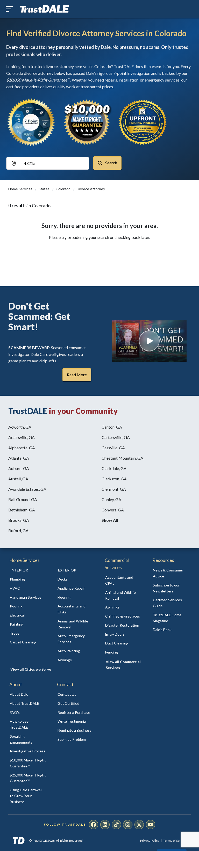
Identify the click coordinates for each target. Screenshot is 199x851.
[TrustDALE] (44, 9)
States (44, 189)
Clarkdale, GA (114, 468)
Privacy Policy (149, 840)
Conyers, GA (113, 509)
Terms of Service (175, 840)
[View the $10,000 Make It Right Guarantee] (87, 122)
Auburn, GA (18, 468)
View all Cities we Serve (30, 669)
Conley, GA (111, 499)
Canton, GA (112, 426)
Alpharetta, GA (21, 447)
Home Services (20, 189)
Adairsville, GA (21, 437)
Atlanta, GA (18, 458)
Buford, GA (18, 530)
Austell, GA (18, 478)
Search (110, 162)
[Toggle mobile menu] (9, 9)
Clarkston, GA (114, 478)
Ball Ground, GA (22, 499)
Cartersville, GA (116, 437)
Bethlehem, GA (21, 509)
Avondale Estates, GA (27, 489)
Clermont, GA (114, 489)
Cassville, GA (113, 447)
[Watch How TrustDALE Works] (149, 341)
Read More (77, 374)
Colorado (63, 189)
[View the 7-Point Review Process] (31, 122)
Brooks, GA (18, 520)
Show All (110, 520)
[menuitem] (28, 579)
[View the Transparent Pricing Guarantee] (143, 122)
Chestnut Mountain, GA (122, 458)
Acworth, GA (19, 426)
